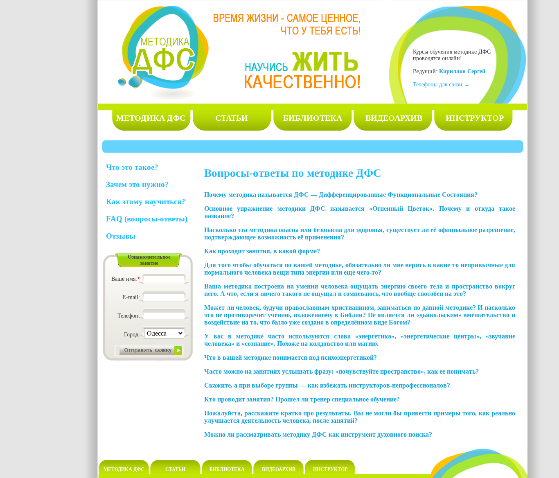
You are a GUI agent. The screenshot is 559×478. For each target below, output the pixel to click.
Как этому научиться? (145, 201)
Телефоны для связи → (441, 84)
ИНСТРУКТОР (475, 117)
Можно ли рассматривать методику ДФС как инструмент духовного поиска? (318, 434)
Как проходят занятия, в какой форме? (262, 251)
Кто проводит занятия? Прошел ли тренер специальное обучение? (302, 399)
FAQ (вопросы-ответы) (146, 218)
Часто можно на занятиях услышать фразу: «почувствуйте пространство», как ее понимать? (341, 371)
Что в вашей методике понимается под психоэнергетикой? (290, 357)
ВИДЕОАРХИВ (393, 117)
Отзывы (120, 236)
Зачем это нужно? (137, 184)
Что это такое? (132, 167)
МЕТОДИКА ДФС (150, 117)
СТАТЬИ (231, 117)
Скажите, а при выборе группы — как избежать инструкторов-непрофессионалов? (327, 385)
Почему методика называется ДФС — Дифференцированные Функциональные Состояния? (341, 194)
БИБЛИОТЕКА (312, 117)
